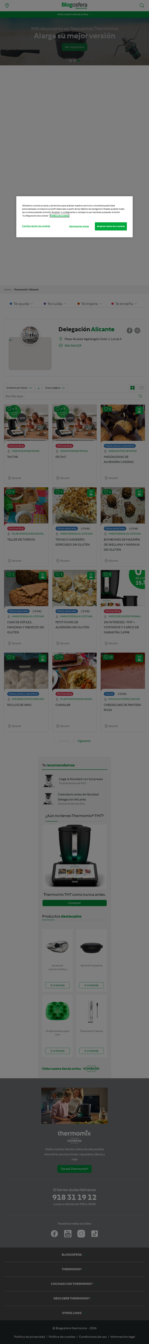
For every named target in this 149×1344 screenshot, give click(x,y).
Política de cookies (59, 215)
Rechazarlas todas (79, 226)
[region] (74, 216)
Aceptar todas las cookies (111, 226)
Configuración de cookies (36, 225)
